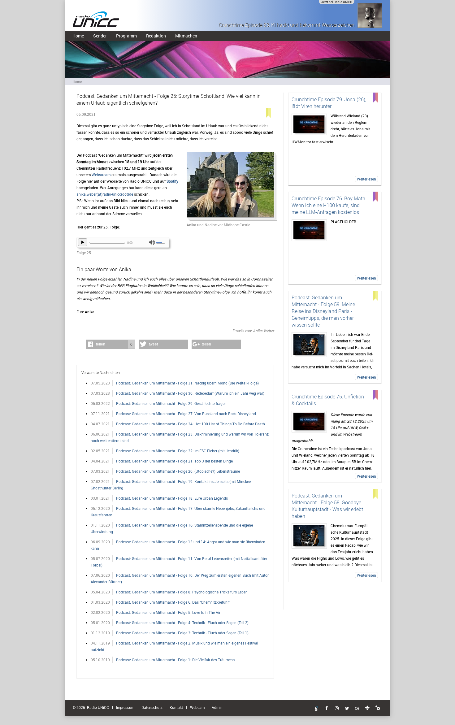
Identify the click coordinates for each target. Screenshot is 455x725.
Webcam (197, 707)
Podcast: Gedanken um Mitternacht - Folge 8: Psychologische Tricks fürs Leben (182, 591)
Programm (126, 36)
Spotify (172, 181)
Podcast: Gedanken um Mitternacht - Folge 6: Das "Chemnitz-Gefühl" (173, 602)
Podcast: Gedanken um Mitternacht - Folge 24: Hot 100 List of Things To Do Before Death (190, 423)
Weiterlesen (366, 178)
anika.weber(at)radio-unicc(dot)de (104, 194)
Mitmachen (186, 36)
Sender (100, 36)
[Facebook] (326, 708)
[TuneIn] (367, 708)
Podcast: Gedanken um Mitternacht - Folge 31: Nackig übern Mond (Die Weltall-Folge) (187, 382)
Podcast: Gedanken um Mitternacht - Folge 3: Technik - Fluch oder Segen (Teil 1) (182, 632)
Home (78, 36)
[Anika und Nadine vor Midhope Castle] (230, 187)
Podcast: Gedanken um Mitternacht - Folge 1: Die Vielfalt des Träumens (175, 659)
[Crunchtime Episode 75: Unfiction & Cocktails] (309, 421)
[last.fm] (357, 708)
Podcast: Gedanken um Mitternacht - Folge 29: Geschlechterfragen (171, 403)
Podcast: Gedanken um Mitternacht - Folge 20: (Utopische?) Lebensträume (178, 471)
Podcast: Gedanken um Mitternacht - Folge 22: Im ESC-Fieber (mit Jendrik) (177, 450)
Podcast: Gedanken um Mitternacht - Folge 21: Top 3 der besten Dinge (174, 460)
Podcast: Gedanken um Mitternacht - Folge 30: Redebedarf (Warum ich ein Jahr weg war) (190, 393)
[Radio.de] (377, 708)
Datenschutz (151, 707)
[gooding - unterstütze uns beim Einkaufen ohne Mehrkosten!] (316, 709)
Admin (217, 707)
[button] (110, 344)
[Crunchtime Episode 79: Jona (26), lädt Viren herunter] (309, 124)
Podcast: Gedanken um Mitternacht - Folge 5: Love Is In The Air (168, 612)
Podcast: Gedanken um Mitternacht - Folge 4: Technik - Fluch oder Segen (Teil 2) (182, 622)
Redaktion (156, 36)
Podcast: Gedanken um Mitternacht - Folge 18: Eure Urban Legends (172, 498)
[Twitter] (347, 708)
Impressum (125, 707)
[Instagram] (336, 708)
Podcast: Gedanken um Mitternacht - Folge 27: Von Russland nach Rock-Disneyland (186, 413)
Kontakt (176, 707)
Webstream (101, 174)
